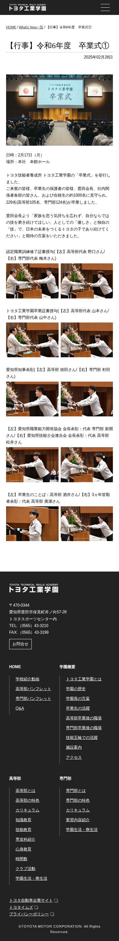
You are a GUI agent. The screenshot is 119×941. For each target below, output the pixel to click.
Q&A (20, 708)
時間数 (21, 859)
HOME (11, 27)
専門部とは (76, 790)
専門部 (65, 778)
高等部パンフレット (33, 688)
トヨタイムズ (21, 907)
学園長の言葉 (78, 698)
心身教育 (23, 849)
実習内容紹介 (78, 820)
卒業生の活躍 (78, 708)
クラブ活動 (25, 868)
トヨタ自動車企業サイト (31, 900)
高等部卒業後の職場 (84, 718)
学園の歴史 (76, 688)
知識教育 (23, 820)
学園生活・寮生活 (31, 878)
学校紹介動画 (27, 679)
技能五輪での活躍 (82, 737)
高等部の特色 (27, 800)
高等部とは (25, 790)
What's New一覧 (31, 27)
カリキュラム (27, 810)
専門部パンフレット (33, 698)
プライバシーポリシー (29, 914)
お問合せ (20, 644)
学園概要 (67, 667)
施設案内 (74, 747)
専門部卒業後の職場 (84, 727)
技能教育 (23, 829)
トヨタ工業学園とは (84, 679)
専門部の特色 (78, 800)
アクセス (74, 757)
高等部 (15, 778)
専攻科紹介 (25, 839)
